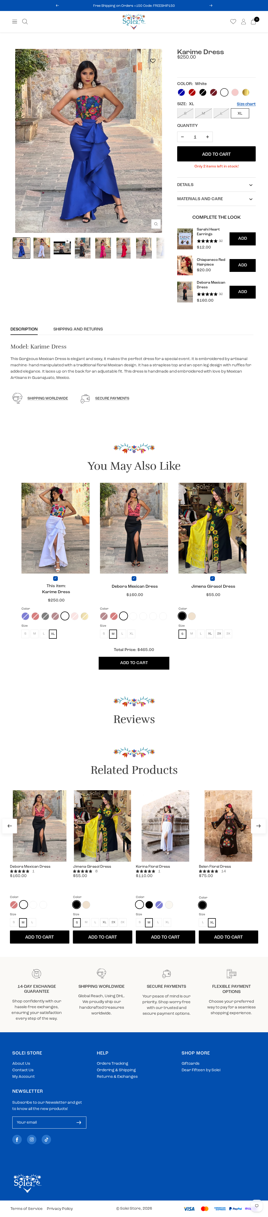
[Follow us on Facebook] (17, 1139)
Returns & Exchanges (117, 1077)
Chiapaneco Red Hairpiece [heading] (211, 262)
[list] (216, 265)
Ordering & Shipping (116, 1070)
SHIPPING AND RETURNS (78, 329)
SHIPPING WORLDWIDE (47, 399)
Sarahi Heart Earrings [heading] (208, 232)
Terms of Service (26, 1209)
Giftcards (190, 1064)
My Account (23, 1077)
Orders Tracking (112, 1064)
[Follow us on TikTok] (46, 1139)
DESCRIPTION (24, 329)
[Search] (25, 21)
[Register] (78, 1122)
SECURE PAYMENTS (112, 399)
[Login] (243, 21)
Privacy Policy (60, 1209)
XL (240, 114)
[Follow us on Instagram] (31, 1139)
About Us (21, 1064)
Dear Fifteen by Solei (201, 1070)
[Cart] (253, 21)
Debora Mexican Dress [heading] (211, 285)
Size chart (246, 104)
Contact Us (23, 1070)
